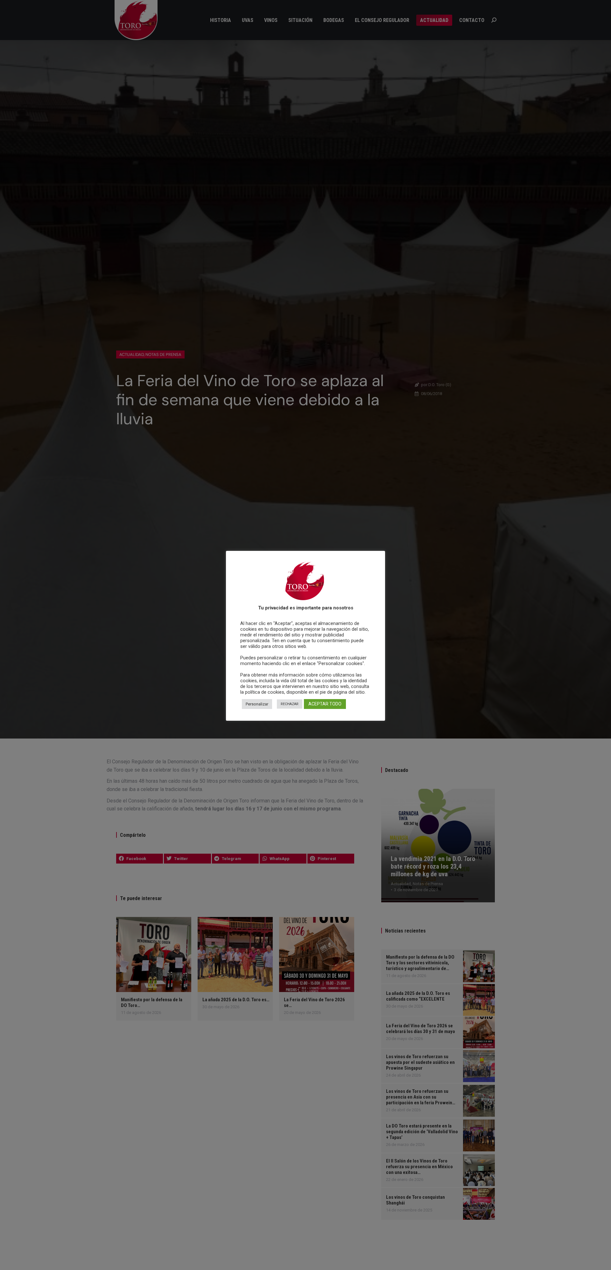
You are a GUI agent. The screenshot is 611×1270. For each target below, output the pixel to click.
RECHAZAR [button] (289, 704)
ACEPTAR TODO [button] (324, 703)
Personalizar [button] (257, 703)
